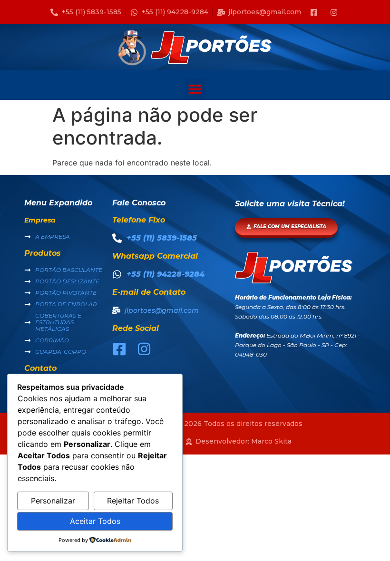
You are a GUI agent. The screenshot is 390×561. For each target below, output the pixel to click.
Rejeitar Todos (133, 500)
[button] (195, 89)
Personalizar (53, 500)
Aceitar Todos (95, 521)
